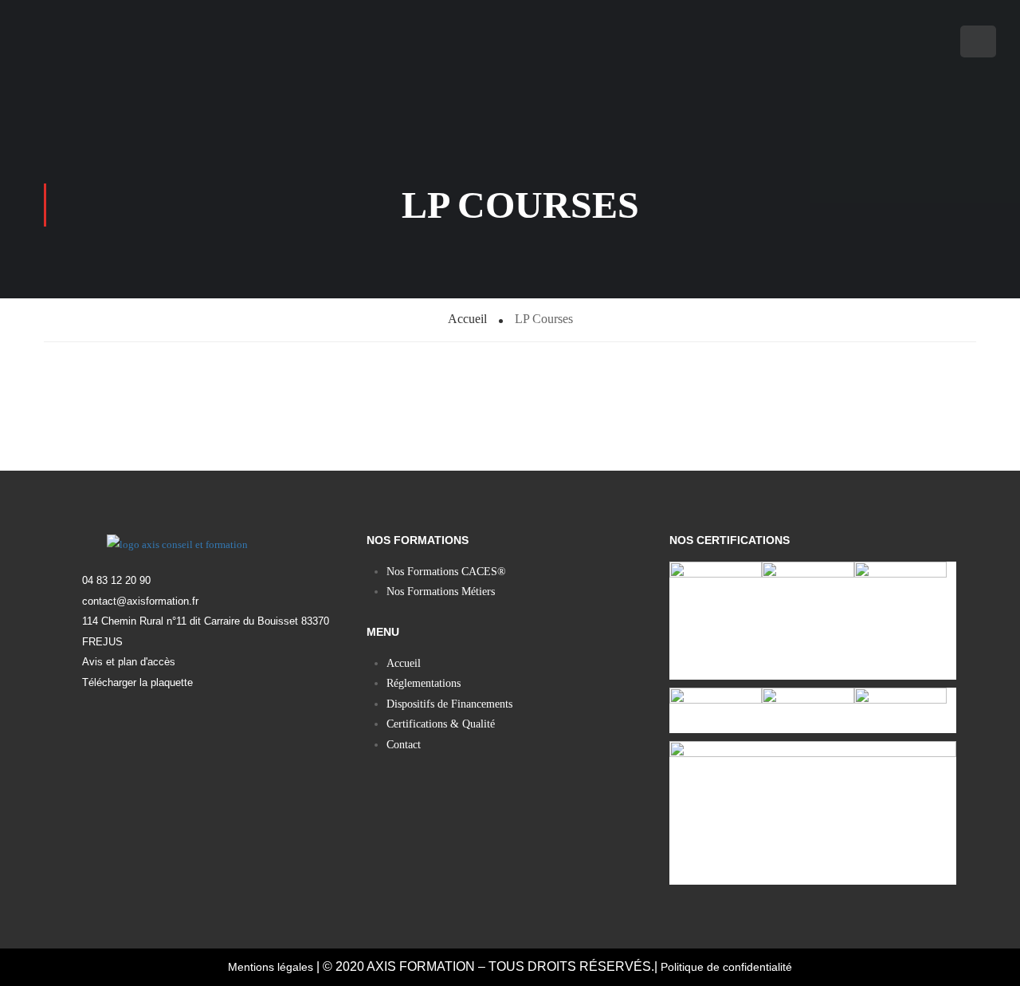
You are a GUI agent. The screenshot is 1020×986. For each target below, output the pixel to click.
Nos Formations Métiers (440, 592)
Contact (403, 745)
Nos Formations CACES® (446, 572)
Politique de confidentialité (726, 966)
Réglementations (423, 683)
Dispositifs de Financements (449, 704)
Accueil (403, 663)
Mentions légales (270, 966)
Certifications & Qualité (440, 724)
